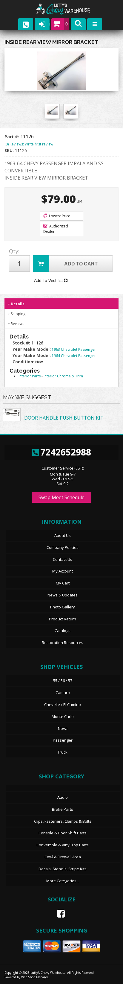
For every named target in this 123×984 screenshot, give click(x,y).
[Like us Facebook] (58, 913)
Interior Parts (30, 376)
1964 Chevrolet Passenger (74, 355)
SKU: (9, 150)
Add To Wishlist (49, 280)
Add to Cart (81, 263)
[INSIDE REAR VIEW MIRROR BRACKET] (61, 70)
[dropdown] (94, 24)
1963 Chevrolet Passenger (74, 349)
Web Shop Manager (34, 977)
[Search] (78, 24)
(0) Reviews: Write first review (28, 144)
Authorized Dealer (55, 229)
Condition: (23, 362)
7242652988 (65, 452)
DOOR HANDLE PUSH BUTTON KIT (64, 417)
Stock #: (22, 343)
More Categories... (62, 880)
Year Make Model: (32, 349)
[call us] (25, 24)
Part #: (12, 136)
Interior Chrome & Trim (63, 376)
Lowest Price (59, 215)
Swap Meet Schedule (61, 497)
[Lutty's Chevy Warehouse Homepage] (69, 9)
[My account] (42, 24)
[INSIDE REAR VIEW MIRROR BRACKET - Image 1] (52, 110)
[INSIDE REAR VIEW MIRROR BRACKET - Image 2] (71, 110)
